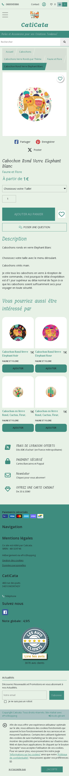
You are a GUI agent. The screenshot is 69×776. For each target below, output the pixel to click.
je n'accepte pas (17, 769)
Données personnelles (14, 565)
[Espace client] (44, 4)
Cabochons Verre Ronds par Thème (22, 59)
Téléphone (10, 596)
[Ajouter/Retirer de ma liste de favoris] (61, 214)
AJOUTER (18, 368)
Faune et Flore (54, 59)
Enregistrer (48, 141)
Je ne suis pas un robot (20, 701)
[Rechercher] (64, 42)
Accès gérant (58, 715)
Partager (24, 141)
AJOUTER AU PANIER (28, 214)
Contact (35, 4)
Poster (37, 150)
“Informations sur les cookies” (25, 754)
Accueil (9, 51)
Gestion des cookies (12, 560)
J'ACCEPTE (52, 769)
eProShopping (9, 715)
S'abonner (56, 695)
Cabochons (25, 51)
